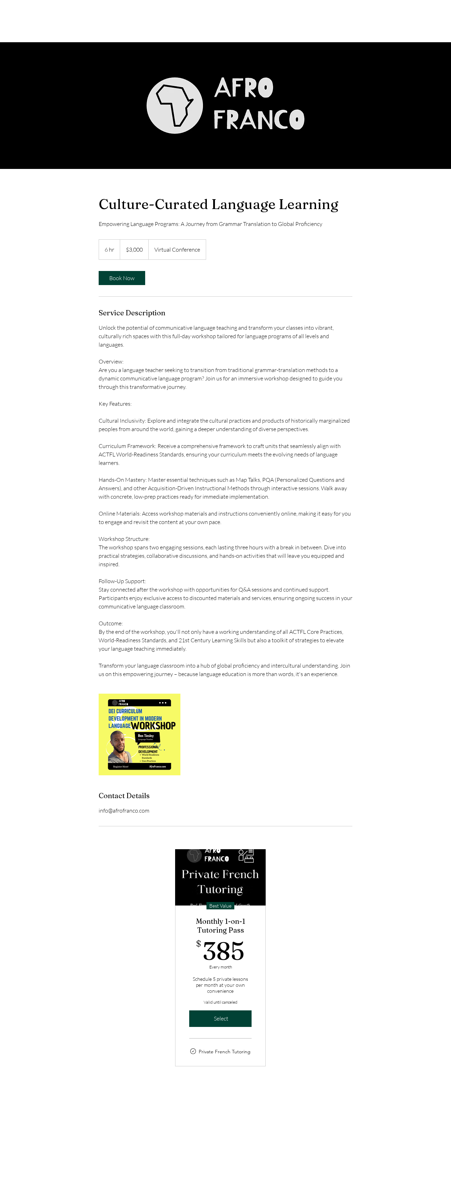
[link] (122, 278)
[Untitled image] (139, 734)
